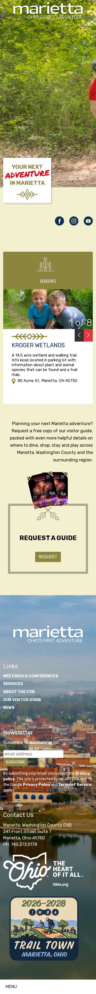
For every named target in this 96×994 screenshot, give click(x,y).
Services (13, 684)
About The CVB (19, 692)
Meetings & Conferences (30, 676)
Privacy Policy (36, 784)
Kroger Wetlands (38, 345)
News (8, 707)
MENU (11, 986)
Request (48, 556)
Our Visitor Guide (22, 700)
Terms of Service (74, 784)
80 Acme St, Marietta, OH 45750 (47, 381)
